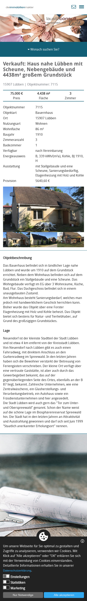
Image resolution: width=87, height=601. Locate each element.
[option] (43, 27)
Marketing (18, 588)
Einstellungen (20, 577)
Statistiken (18, 582)
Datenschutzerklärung (17, 570)
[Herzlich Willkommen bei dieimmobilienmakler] (19, 7)
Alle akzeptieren (64, 595)
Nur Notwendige (23, 595)
